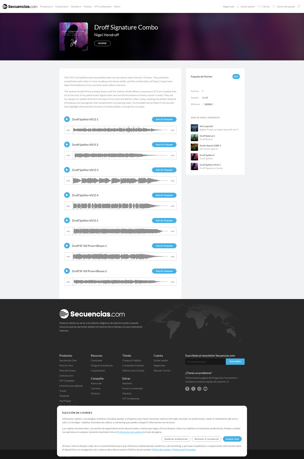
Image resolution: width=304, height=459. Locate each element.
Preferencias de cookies (129, 432)
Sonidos (75, 6)
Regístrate (228, 6)
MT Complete (66, 380)
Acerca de (96, 383)
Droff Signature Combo (211, 168)
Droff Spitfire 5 (207, 155)
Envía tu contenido (132, 388)
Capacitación (98, 370)
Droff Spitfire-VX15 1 (85, 119)
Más (116, 6)
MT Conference (102, 6)
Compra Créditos (131, 360)
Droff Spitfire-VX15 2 (85, 144)
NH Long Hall (206, 126)
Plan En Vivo (66, 365)
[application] (120, 131)
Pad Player (65, 400)
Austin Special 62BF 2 (210, 145)
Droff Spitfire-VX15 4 (85, 195)
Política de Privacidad (184, 449)
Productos (45, 6)
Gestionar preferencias (176, 439)
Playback (64, 395)
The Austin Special (209, 148)
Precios (88, 6)
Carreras (95, 388)
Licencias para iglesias (71, 385)
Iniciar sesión (248, 6)
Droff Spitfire (206, 158)
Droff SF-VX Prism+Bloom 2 (89, 271)
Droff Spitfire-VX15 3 (85, 170)
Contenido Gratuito (133, 365)
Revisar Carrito (162, 370)
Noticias (95, 393)
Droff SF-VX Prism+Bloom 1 (89, 246)
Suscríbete (235, 361)
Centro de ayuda (286, 6)
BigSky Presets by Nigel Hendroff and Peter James (220, 129)
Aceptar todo (232, 439)
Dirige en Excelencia (102, 365)
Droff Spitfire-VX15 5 (210, 164)
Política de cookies (161, 449)
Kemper (208, 104)
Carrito (266, 6)
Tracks (62, 390)
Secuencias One (67, 360)
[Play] (67, 119)
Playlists (127, 393)
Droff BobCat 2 (207, 136)
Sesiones (127, 383)
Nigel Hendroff (106, 34)
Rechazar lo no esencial (206, 439)
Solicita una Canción (133, 370)
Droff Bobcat (206, 139)
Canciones (61, 6)
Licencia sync (66, 375)
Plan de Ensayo (67, 370)
